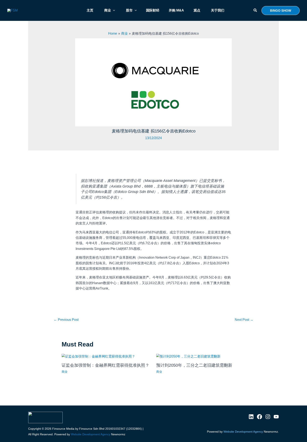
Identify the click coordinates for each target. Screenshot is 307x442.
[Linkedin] (251, 416)
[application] (113, 10)
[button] (255, 10)
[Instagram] (267, 416)
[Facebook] (259, 416)
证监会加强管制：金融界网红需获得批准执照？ (105, 365)
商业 (64, 371)
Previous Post (66, 319)
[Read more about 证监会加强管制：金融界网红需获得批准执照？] (98, 356)
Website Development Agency (90, 434)
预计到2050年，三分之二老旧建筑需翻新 (194, 365)
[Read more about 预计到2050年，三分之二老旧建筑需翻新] (188, 356)
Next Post (244, 319)
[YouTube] (276, 416)
